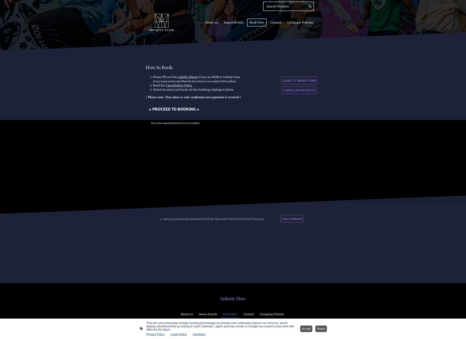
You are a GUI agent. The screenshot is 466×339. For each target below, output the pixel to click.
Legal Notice (179, 334)
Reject (321, 328)
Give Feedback (292, 219)
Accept (306, 328)
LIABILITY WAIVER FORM (299, 80)
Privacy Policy (155, 334)
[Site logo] (161, 22)
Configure (199, 334)
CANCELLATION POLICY (299, 90)
